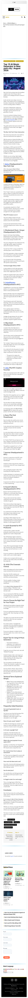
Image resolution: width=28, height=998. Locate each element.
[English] (8, 969)
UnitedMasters (10, 282)
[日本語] (17, 969)
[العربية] (3, 969)
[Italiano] (16, 969)
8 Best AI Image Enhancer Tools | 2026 (12, 926)
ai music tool (16, 822)
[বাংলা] (5, 969)
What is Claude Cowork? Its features (12, 920)
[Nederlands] (7, 969)
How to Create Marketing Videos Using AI (13, 917)
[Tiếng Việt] (6, 970)
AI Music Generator (10, 119)
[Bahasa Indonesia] (14, 969)
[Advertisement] (14, 42)
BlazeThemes (14, 985)
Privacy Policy (14, 989)
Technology (20, 61)
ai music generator (8, 822)
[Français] (10, 969)
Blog (17, 988)
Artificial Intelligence (9, 61)
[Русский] (3, 970)
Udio (7, 368)
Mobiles (21, 988)
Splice (7, 164)
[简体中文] (6, 969)
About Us (14, 994)
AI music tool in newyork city (10, 824)
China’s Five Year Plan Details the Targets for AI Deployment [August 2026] (8, 881)
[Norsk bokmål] (22, 969)
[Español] (5, 970)
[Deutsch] (11, 969)
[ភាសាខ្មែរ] (18, 969)
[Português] (23, 969)
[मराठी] (21, 969)
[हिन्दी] (13, 969)
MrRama (7, 73)
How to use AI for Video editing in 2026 (12, 923)
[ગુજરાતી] (12, 969)
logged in (12, 856)
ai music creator (11, 819)
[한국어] (19, 969)
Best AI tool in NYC (8, 827)
